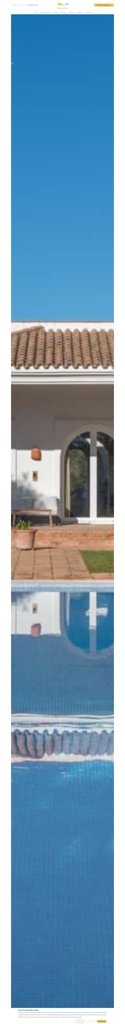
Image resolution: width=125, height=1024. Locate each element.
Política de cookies (77, 1017)
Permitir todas (102, 1021)
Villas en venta (88, 12)
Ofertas (55, 12)
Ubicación (79, 12)
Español (14, 5)
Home (35, 12)
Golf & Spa (63, 12)
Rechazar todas (90, 1021)
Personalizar (80, 1021)
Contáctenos (71, 12)
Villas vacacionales (45, 12)
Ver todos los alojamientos (104, 5)
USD (21, 5)
